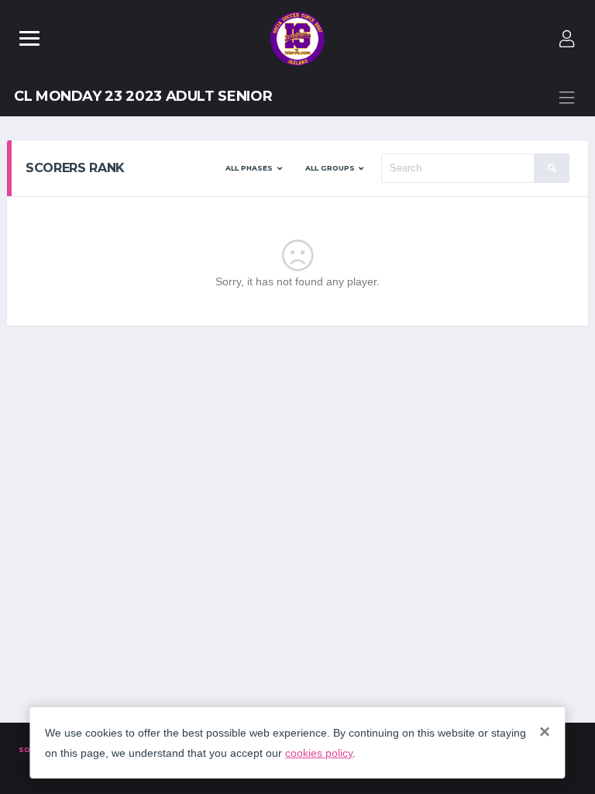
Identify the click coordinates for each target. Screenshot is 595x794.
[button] (254, 168)
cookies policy (319, 753)
